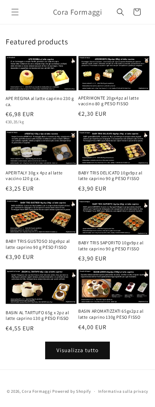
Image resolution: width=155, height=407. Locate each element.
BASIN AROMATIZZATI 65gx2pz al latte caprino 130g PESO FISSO (110, 314)
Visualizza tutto (77, 350)
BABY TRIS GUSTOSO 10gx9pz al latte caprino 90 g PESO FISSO (38, 244)
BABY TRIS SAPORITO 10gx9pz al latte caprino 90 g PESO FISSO (110, 245)
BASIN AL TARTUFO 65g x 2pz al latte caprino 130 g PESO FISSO (37, 315)
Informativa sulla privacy (123, 391)
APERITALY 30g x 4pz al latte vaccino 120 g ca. (34, 176)
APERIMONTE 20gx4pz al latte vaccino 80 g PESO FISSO (108, 101)
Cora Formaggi (36, 391)
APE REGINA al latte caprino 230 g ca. (40, 101)
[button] (15, 12)
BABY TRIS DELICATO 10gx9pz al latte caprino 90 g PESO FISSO (110, 176)
